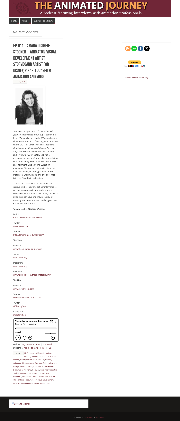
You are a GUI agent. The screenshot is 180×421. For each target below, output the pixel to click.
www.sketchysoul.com (23, 289)
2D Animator (29, 353)
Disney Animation (34, 366)
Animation (43, 356)
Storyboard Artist (29, 376)
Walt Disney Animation (43, 383)
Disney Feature (48, 366)
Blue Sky (41, 360)
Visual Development (45, 380)
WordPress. (101, 417)
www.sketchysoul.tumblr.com (27, 297)
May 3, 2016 (20, 81)
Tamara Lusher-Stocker (46, 376)
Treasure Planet (30, 380)
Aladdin (35, 356)
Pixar (42, 370)
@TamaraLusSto (20, 226)
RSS (49, 347)
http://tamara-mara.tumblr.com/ (28, 234)
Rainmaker (24, 373)
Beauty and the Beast (28, 360)
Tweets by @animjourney (136, 77)
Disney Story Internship (22, 370)
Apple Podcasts (31, 347)
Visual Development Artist (23, 383)
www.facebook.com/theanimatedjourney (32, 274)
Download (47, 344)
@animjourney (20, 257)
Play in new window (31, 344)
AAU (37, 353)
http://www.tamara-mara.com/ (27, 217)
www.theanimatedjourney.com (27, 249)
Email (43, 347)
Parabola (89, 417)
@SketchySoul (19, 306)
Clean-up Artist (28, 363)
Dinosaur (23, 366)
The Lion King (18, 380)
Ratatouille (17, 376)
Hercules (35, 370)
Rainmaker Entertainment (39, 373)
